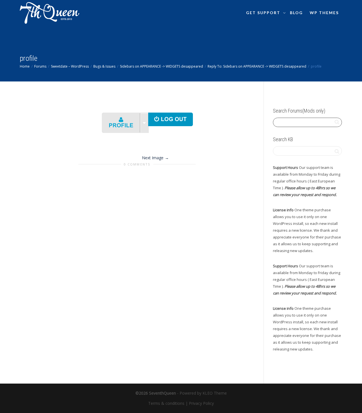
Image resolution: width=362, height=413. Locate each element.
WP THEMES (324, 12)
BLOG (296, 12)
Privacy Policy (201, 403)
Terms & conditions (166, 403)
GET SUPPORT (264, 12)
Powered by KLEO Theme (203, 393)
